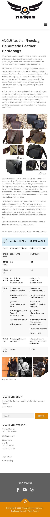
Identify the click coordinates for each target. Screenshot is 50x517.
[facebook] (18, 489)
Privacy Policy (7, 460)
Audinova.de (7, 406)
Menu (46, 24)
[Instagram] (31, 489)
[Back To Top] (25, 502)
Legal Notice (7, 456)
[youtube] (24, 489)
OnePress (15, 511)
